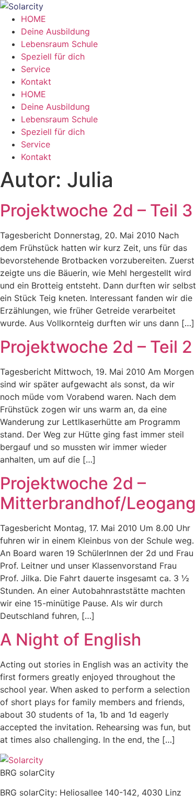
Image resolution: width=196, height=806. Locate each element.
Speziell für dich (53, 56)
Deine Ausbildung (55, 31)
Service (35, 69)
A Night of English (70, 639)
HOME (33, 19)
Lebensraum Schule (59, 44)
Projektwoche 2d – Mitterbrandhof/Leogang (98, 493)
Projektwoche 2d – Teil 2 (96, 347)
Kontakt (36, 81)
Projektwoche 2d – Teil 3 (96, 210)
